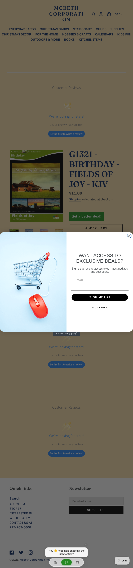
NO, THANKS (100, 307)
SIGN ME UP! (99, 297)
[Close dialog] (129, 236)
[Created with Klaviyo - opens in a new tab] (66, 334)
